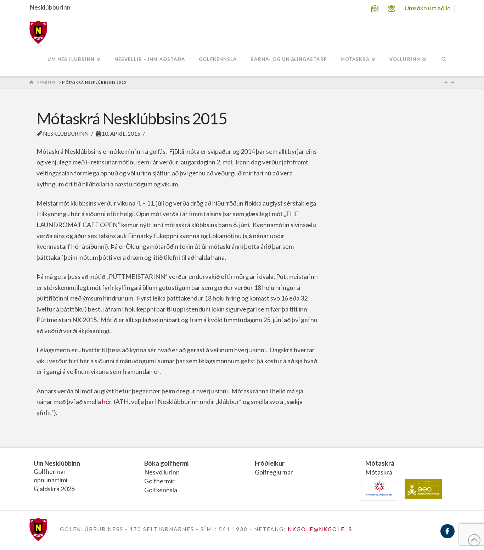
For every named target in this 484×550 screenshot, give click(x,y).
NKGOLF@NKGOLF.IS (320, 529)
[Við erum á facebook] (447, 535)
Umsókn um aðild (428, 8)
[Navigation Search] (444, 60)
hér (106, 401)
